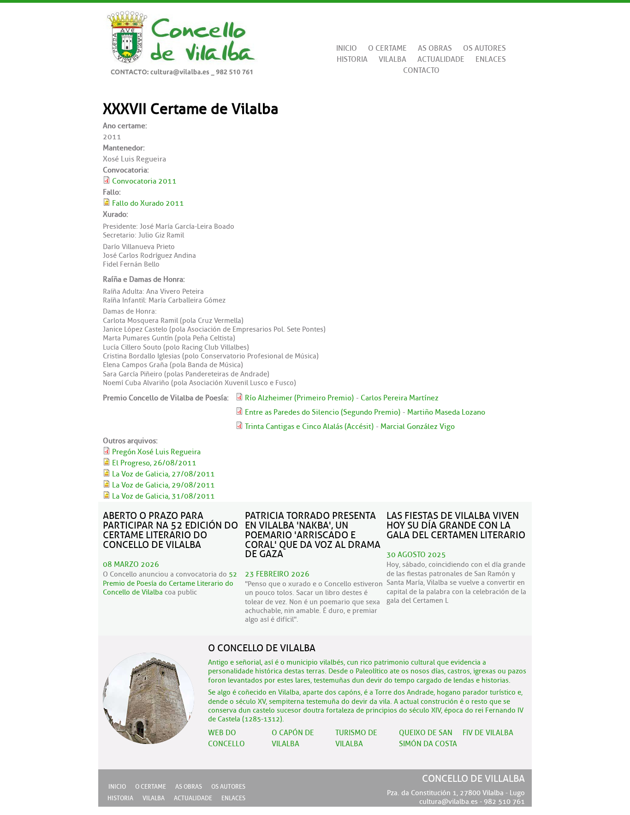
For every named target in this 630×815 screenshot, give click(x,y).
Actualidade (440, 59)
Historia (352, 59)
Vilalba (392, 59)
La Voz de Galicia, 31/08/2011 (163, 496)
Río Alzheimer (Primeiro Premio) (299, 398)
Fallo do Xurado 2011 (148, 203)
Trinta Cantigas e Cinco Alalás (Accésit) (309, 426)
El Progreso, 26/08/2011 (154, 463)
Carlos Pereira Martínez (400, 398)
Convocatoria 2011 (144, 181)
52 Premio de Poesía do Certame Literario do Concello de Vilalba (170, 583)
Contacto (421, 70)
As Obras (435, 48)
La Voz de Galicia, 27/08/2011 (163, 474)
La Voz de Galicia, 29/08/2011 (163, 485)
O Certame (387, 48)
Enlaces (490, 59)
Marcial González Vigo (417, 426)
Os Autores (484, 48)
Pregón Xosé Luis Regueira (156, 452)
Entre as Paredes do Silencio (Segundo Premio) (322, 412)
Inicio (346, 48)
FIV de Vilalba (488, 733)
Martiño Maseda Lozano (446, 412)
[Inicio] (180, 39)
